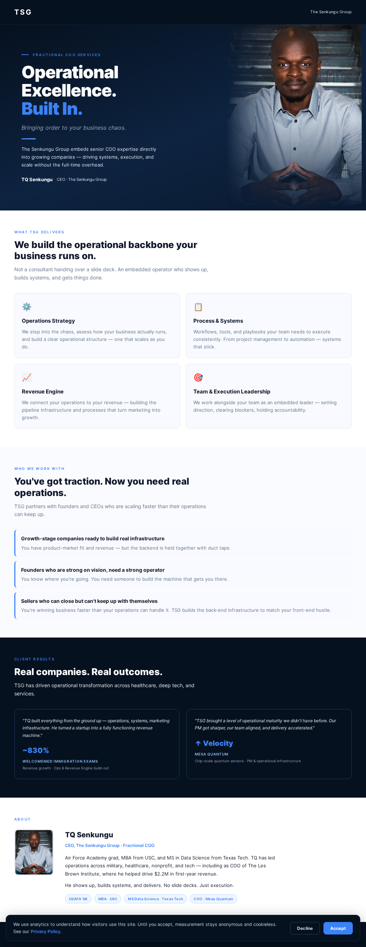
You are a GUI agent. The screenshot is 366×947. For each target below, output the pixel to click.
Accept (338, 928)
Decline (305, 928)
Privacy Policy (45, 931)
